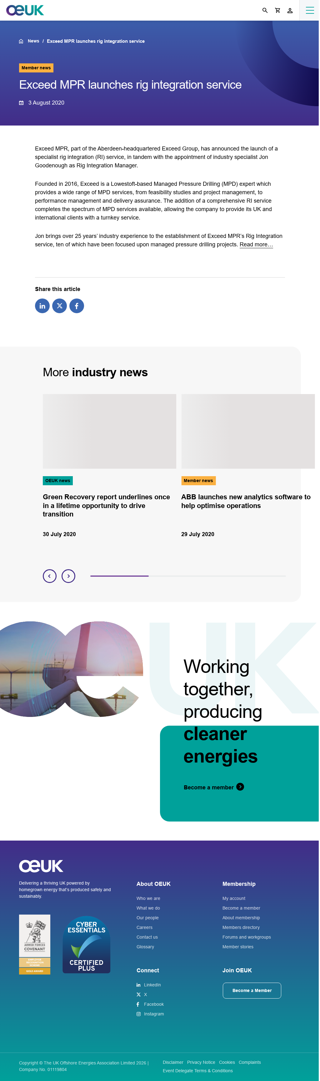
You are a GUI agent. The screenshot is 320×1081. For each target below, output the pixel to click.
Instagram (154, 1013)
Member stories (237, 946)
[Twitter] (59, 305)
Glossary (145, 946)
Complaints (250, 1062)
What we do (148, 908)
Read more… (256, 244)
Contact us (147, 937)
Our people (148, 917)
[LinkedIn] (42, 305)
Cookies (227, 1062)
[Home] (23, 41)
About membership (241, 917)
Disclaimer (173, 1062)
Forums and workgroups (246, 937)
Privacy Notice (201, 1062)
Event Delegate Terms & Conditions (198, 1070)
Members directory (241, 927)
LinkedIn (152, 984)
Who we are (148, 898)
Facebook (154, 1004)
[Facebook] (76, 305)
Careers (144, 927)
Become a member (241, 908)
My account (233, 898)
